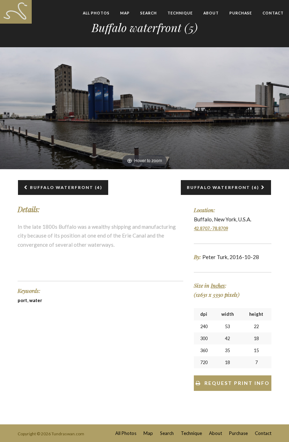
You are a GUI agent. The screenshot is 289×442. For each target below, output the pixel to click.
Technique (180, 13)
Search (148, 13)
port (22, 300)
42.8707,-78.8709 (211, 228)
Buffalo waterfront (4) (66, 187)
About (211, 13)
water (35, 300)
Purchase (240, 13)
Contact (273, 13)
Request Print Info (237, 383)
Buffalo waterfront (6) (223, 187)
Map (125, 13)
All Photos (96, 13)
